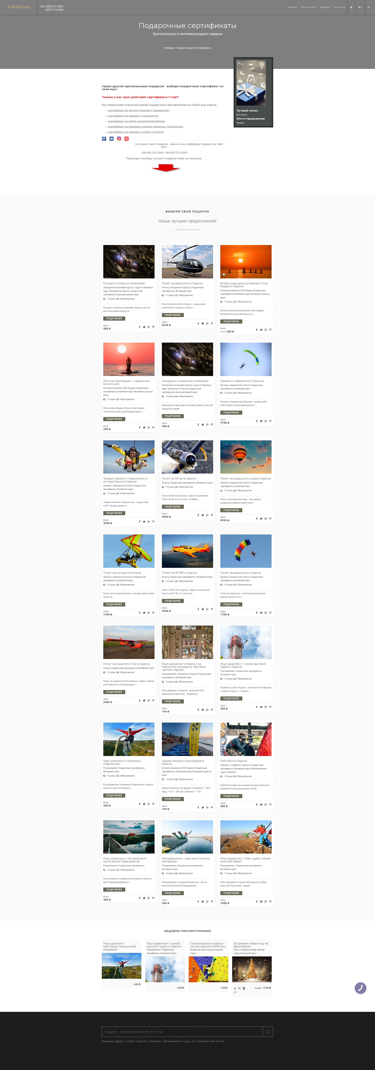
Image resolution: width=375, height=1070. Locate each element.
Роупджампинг (169, 674)
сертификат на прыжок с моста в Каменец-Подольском (145, 126)
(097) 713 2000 (54, 9)
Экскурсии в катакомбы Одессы (118, 287)
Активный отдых (184, 291)
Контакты (339, 7)
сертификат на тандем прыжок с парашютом (138, 110)
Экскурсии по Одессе (119, 291)
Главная (292, 7)
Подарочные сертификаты (183, 483)
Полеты (165, 287)
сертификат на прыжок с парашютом (133, 115)
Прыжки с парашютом (231, 385)
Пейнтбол (231, 772)
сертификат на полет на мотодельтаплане (136, 121)
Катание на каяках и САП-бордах (236, 290)
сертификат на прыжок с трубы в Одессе (136, 131)
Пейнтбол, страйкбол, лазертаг (235, 765)
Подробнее (114, 318)
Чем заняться (308, 7)
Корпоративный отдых (128, 294)
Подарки (325, 7)
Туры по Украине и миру (245, 950)
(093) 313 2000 (54, 6)
